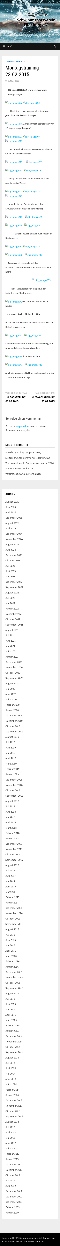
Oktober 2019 (12, 726)
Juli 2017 (10, 870)
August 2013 (12, 1121)
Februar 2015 (12, 1025)
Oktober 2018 (12, 790)
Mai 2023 (10, 576)
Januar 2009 (12, 1212)
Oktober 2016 (12, 918)
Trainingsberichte (15, 61)
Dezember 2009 (13, 1202)
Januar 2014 (12, 1095)
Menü (9, 46)
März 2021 (11, 651)
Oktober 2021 (12, 619)
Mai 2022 (10, 603)
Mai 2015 (10, 1009)
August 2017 (12, 865)
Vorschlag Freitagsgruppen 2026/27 (24, 452)
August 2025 (12, 523)
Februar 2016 (12, 961)
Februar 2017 (12, 897)
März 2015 (11, 1020)
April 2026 (10, 512)
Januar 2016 (12, 966)
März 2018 (11, 827)
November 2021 (14, 614)
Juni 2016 (10, 940)
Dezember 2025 (13, 517)
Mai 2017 (10, 881)
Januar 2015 (12, 1030)
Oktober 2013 (12, 1111)
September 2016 (14, 924)
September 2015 (14, 988)
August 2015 (12, 993)
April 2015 (10, 1014)
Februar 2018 (12, 833)
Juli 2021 (10, 635)
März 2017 (11, 892)
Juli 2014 (10, 1063)
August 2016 (12, 929)
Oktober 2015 (12, 982)
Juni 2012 (10, 1185)
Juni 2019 (10, 747)
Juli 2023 (10, 565)
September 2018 (14, 795)
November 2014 (14, 1041)
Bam (41, 1241)
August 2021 (12, 630)
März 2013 (11, 1148)
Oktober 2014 (12, 1047)
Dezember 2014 (13, 1036)
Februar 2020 (12, 704)
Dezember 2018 (13, 779)
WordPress (29, 1241)
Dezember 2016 (13, 908)
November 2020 (14, 667)
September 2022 (14, 587)
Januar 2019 (12, 774)
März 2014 (11, 1084)
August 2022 (12, 592)
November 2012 (14, 1169)
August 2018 (12, 801)
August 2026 (12, 501)
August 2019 (12, 736)
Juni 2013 (10, 1132)
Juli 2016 (10, 934)
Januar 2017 (12, 902)
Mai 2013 (10, 1137)
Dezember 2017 (13, 843)
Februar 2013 (12, 1153)
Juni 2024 (10, 549)
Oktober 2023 (12, 560)
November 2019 (14, 720)
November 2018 (14, 785)
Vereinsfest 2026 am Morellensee (23, 473)
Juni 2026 (10, 507)
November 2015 (14, 977)
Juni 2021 (10, 640)
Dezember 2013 (13, 1100)
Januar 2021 (12, 656)
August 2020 (12, 683)
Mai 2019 (10, 753)
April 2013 (10, 1143)
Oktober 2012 (12, 1175)
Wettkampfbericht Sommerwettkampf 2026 (29, 463)
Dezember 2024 (13, 533)
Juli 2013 (10, 1127)
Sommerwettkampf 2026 (19, 468)
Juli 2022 (10, 598)
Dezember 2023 (13, 555)
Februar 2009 (12, 1207)
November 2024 (14, 539)
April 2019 (10, 758)
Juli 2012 (10, 1180)
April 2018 (10, 822)
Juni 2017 (10, 875)
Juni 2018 (10, 811)
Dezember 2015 (13, 972)
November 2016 (14, 913)
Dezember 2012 (13, 1164)
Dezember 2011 (13, 1191)
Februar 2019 (12, 769)
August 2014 (12, 1057)
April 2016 (10, 950)
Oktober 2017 (12, 854)
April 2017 (10, 886)
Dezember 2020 (13, 662)
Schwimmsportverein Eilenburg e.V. (37, 1237)
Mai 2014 (10, 1073)
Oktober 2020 (12, 672)
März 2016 (11, 956)
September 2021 (14, 624)
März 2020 (11, 699)
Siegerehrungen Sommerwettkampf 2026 (28, 457)
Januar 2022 (12, 608)
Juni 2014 (10, 1068)
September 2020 (14, 678)
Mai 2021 (10, 646)
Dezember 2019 (13, 715)
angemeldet (23, 426)
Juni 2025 (10, 528)
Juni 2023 (10, 571)
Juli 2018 (10, 806)
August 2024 (12, 544)
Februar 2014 (12, 1089)
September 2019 (14, 731)
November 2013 (14, 1105)
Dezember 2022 (13, 581)
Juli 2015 (10, 998)
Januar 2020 (12, 710)
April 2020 (10, 694)
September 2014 (14, 1052)
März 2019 (11, 763)
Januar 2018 (12, 838)
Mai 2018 (10, 817)
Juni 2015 (10, 1004)
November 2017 (14, 849)
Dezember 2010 (13, 1196)
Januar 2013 (12, 1159)
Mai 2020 (10, 688)
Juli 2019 (10, 742)
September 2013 (14, 1116)
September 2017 (14, 859)
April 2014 (10, 1079)
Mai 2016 (10, 945)
